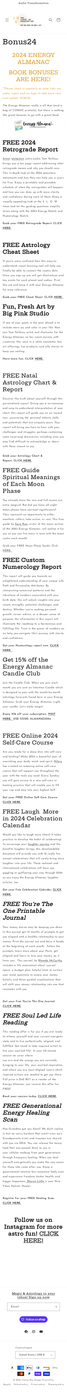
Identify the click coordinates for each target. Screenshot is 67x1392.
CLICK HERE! (41, 1237)
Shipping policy (56, 1384)
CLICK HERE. (12, 802)
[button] (7, 20)
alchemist (18, 159)
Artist (6, 159)
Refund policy (21, 1384)
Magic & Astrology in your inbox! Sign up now (33, 1295)
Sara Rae (21, 524)
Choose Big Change (32, 1380)
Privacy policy (38, 1384)
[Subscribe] (56, 1307)
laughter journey (38, 844)
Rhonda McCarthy (50, 960)
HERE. (7, 228)
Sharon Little (35, 1181)
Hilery (58, 761)
